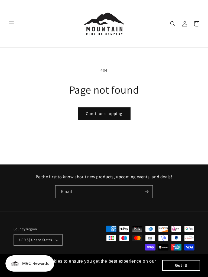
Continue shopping (104, 113)
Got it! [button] (181, 265)
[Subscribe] (146, 191)
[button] (11, 24)
